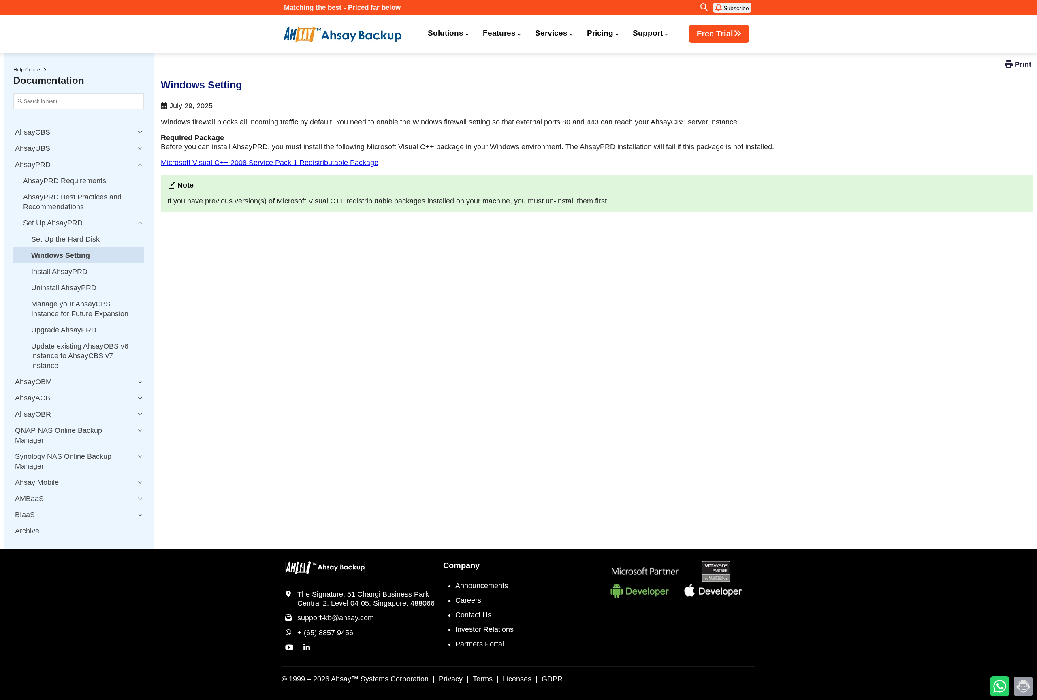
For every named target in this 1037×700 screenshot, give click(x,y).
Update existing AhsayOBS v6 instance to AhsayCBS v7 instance (79, 356)
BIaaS (25, 515)
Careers (468, 600)
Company (461, 565)
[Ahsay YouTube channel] (289, 648)
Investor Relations (484, 629)
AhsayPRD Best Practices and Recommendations (72, 202)
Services (551, 33)
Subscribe (735, 8)
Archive (27, 531)
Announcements (481, 586)
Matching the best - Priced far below (342, 7)
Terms (483, 679)
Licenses (517, 679)
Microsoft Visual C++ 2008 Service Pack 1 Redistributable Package (269, 162)
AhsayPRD (33, 165)
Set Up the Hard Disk (65, 239)
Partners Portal (479, 644)
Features (499, 33)
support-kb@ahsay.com (335, 618)
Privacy (451, 679)
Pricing (600, 33)
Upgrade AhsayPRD (63, 330)
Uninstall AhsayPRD (63, 288)
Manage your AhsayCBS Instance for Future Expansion (79, 309)
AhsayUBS (32, 148)
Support (648, 33)
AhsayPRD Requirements (64, 181)
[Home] (348, 34)
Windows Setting (60, 255)
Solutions (445, 33)
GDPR (552, 679)
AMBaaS (29, 498)
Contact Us (473, 615)
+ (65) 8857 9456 (325, 633)
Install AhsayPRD (59, 272)
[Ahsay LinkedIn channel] (306, 648)
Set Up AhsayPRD (53, 223)
